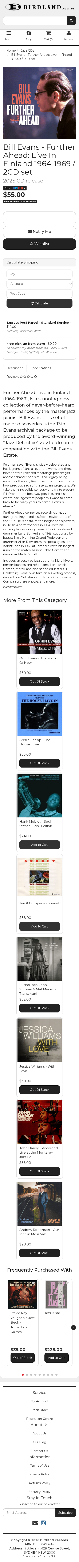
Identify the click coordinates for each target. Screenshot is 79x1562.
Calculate (41, 303)
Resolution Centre (39, 1419)
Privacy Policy (39, 1474)
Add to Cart (39, 845)
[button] (33, 1283)
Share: (8, 188)
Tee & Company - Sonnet (39, 903)
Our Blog (39, 1442)
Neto (53, 1556)
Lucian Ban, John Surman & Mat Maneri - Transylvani (37, 989)
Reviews (13, 377)
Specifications (41, 368)
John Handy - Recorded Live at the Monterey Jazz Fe (38, 1152)
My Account (39, 1401)
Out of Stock (22, 1358)
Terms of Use (39, 1465)
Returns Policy (39, 1483)
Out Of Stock (39, 681)
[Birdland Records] (39, 6)
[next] (73, 1327)
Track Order (39, 1410)
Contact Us (39, 1451)
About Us (39, 1433)
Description (15, 368)
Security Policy (39, 1492)
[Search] (71, 20)
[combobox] (35, 20)
